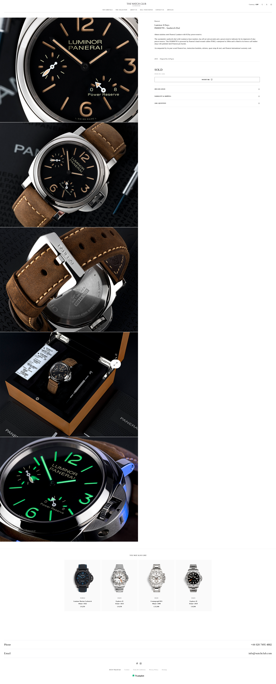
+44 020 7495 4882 (261, 644)
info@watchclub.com (260, 653)
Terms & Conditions (139, 670)
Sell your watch (146, 9)
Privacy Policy (153, 670)
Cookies (126, 670)
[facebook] (135, 663)
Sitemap (164, 670)
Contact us (160, 9)
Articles (170, 9)
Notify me (206, 79)
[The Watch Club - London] (125, 4)
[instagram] (140, 663)
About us (133, 9)
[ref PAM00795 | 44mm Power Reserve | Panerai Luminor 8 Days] (69, 70)
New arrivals (108, 9)
